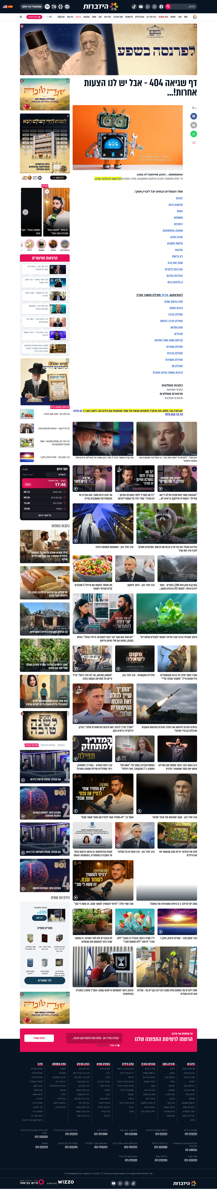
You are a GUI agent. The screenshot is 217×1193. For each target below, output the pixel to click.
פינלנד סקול (105, 1085)
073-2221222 (191, 1134)
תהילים (40, 1098)
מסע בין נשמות (149, 1094)
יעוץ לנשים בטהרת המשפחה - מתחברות (184, 1144)
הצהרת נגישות (188, 1115)
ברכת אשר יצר (37, 1115)
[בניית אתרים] (66, 1183)
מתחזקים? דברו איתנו (31, 7)
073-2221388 (131, 1134)
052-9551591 (130, 1147)
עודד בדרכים (150, 1068)
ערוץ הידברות (189, 1073)
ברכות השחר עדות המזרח (168, 372)
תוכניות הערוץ (148, 1063)
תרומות (78, 17)
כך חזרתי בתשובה (148, 1102)
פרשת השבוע (175, 243)
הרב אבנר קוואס (82, 1111)
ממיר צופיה (192, 1156)
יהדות (179, 198)
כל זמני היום (45, 515)
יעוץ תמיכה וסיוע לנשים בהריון (125, 1143)
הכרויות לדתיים (174, 269)
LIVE (50, 16)
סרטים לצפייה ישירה (125, 1081)
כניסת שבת (170, 301)
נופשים (192, 1098)
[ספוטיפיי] (47, 7)
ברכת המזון (38, 1085)
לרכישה (39, 918)
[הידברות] (101, 6)
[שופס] (60, 7)
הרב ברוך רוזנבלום (82, 1098)
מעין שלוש (177, 327)
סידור (164, 295)
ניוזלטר (192, 1081)
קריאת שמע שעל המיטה (168, 340)
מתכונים (62, 1073)
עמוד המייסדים (189, 1111)
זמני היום (107, 17)
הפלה (63, 1094)
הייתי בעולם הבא (148, 1111)
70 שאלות (129, 17)
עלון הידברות (189, 1077)
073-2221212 (161, 1134)
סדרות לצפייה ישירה (125, 1085)
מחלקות (87, 17)
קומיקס (131, 1094)
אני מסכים (107, 1045)
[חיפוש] (168, 7)
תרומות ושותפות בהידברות (156, 1130)
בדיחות (131, 1077)
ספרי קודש (105, 1111)
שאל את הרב (118, 17)
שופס (94, 17)
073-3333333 (190, 1160)
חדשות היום (170, 1077)
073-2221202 (131, 1160)
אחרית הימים (104, 1102)
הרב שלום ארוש (82, 1107)
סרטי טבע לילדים (127, 1102)
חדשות (173, 17)
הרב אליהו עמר (83, 1115)
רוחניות (178, 224)
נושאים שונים (103, 1063)
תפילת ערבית (175, 353)
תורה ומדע (176, 237)
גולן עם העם (150, 1090)
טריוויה (131, 1098)
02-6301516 (191, 1150)
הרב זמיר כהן (151, 17)
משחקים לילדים (127, 1090)
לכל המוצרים (45, 980)
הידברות (191, 1063)
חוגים (131, 1111)
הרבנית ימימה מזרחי (57, 1085)
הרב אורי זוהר (83, 1102)
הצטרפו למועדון (33, 17)
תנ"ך (108, 1073)
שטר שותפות (163, 17)
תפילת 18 (177, 366)
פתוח (153, 1085)
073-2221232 (71, 1134)
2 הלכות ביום (189, 1085)
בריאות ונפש (105, 1098)
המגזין (172, 1073)
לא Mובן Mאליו (149, 1073)
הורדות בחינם (175, 275)
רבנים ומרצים (83, 1063)
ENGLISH (61, 17)
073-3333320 (41, 1137)
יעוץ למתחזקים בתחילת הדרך (65, 1130)
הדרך (171, 314)
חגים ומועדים (169, 1111)
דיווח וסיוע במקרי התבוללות (96, 1143)
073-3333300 (160, 1147)
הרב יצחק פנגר (83, 1081)
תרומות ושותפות (188, 1102)
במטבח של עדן (149, 1077)
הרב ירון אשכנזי (83, 1094)
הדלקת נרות (61, 1081)
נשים (180, 211)
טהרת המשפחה (59, 1077)
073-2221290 (71, 1147)
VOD (185, 17)
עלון (100, 17)
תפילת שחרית (174, 346)
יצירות (131, 1107)
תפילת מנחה (37, 1073)
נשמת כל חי (38, 1111)
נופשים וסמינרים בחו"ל (128, 1156)
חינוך (108, 1094)
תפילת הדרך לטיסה (171, 320)
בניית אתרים (52, 1183)
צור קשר (70, 17)
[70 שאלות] (54, 7)
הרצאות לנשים (60, 1102)
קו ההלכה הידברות (159, 1143)
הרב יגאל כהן (84, 1085)
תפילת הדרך (37, 1102)
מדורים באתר (168, 1063)
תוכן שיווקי (171, 1115)
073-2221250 (161, 1160)
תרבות (179, 249)
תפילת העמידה (174, 359)
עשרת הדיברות (104, 1081)
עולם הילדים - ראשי (125, 1068)
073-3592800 (100, 1134)
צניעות (63, 1090)
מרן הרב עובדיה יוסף (81, 1073)
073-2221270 (41, 1147)
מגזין (180, 17)
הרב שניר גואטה (82, 1090)
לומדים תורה (105, 1068)
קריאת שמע (38, 1094)
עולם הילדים (139, 17)
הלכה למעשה (149, 1081)
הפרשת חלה (60, 1107)
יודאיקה (107, 1115)
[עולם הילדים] (67, 7)
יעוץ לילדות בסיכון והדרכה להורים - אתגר (34, 1131)
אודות (192, 1120)
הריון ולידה (61, 1098)
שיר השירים (38, 1107)
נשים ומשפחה (59, 1063)
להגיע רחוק (150, 1098)
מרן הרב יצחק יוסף (81, 1077)
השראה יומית (149, 1107)
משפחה (171, 1090)
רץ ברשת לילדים (127, 1073)
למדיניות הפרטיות (104, 1045)
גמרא (108, 1077)
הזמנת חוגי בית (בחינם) (68, 1143)
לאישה (63, 1068)
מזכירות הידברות (190, 1130)
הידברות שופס (189, 1107)
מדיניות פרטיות (189, 1068)
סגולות (107, 1090)
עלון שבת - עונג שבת (128, 1130)
